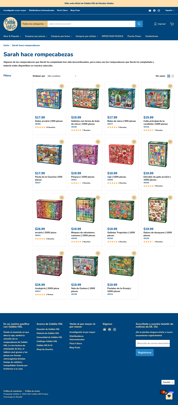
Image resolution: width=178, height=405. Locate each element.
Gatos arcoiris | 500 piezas (49, 121)
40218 (146, 127)
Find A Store (62, 10)
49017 (38, 291)
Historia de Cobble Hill (48, 333)
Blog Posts (75, 10)
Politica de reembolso (12, 391)
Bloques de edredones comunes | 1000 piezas (83, 234)
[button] (61, 86)
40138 (74, 294)
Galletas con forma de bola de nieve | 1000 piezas (85, 123)
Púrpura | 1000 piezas (82, 176)
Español (168, 10)
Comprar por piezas (35, 36)
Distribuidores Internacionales (41, 10)
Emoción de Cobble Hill (48, 329)
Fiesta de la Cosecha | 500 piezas (48, 178)
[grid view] (169, 76)
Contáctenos (151, 36)
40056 (110, 180)
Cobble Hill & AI (44, 345)
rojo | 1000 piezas (116, 176)
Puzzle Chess (134, 36)
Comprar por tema (60, 36)
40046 (146, 182)
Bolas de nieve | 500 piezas (121, 121)
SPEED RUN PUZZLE (112, 36)
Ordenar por (39, 76)
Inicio (6, 45)
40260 (74, 127)
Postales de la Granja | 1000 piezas (119, 290)
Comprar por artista (86, 36)
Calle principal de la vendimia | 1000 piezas (156, 123)
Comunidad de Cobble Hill (49, 337)
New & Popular (11, 36)
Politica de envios (32, 391)
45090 (38, 124)
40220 (110, 238)
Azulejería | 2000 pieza (47, 288)
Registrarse (144, 352)
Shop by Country (45, 349)
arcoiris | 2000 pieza (45, 232)
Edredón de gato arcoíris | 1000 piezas (157, 178)
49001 (38, 235)
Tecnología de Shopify (12, 397)
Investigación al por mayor (14, 10)
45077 (110, 124)
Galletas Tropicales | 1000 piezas (121, 234)
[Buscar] (139, 24)
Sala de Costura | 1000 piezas (83, 290)
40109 (146, 238)
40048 (74, 238)
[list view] (173, 76)
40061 (74, 180)
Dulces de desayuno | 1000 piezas (158, 234)
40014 (110, 294)
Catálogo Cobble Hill (47, 341)
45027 (38, 182)
